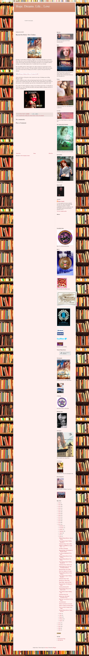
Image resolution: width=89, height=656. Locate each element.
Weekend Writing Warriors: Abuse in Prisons (66, 538)
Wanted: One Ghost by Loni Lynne (65, 603)
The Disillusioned (62, 602)
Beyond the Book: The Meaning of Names (65, 584)
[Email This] (32, 114)
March (60, 617)
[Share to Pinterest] (37, 114)
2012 (59, 622)
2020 (59, 511)
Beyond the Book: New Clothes (65, 569)
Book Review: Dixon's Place (64, 580)
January (60, 620)
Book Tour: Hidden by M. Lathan (65, 571)
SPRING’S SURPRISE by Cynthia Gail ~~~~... (65, 546)
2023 (59, 506)
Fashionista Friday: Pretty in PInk (65, 543)
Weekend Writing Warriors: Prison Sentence (65, 556)
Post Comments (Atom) (25, 155)
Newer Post (18, 153)
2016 (59, 519)
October (61, 529)
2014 (59, 522)
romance (37, 115)
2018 (59, 515)
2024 (59, 504)
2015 (59, 520)
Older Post (51, 153)
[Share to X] (35, 114)
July (60, 534)
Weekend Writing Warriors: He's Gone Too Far (65, 589)
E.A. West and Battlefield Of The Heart (65, 554)
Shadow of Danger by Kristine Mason (66, 605)
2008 (59, 630)
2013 (59, 524)
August (60, 533)
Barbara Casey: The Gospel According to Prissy (64, 597)
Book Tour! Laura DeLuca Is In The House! (66, 599)
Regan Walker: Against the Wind (65, 582)
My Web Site (60, 640)
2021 (59, 510)
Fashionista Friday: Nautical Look (65, 564)
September (61, 531)
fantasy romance (33, 115)
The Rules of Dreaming (63, 548)
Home (34, 153)
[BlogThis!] (33, 114)
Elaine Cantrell (61, 201)
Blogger (54, 647)
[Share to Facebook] (36, 114)
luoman (46, 647)
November (61, 527)
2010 (59, 626)
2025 (59, 503)
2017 (59, 517)
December (61, 525)
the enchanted (41, 115)
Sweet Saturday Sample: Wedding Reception (65, 576)
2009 (59, 628)
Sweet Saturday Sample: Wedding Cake (65, 592)
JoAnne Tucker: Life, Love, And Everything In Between (65, 567)
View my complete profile (62, 211)
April (60, 615)
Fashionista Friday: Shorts (64, 578)
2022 (59, 508)
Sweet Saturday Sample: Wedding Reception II (65, 562)
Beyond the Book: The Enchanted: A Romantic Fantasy (66, 551)
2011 (59, 624)
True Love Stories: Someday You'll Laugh (65, 608)
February (61, 618)
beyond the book (21, 115)
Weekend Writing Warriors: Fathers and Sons (65, 611)
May (60, 613)
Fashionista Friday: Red (63, 594)
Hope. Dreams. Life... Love (33, 6)
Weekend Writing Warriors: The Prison (65, 559)
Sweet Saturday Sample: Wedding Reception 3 (65, 541)
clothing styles (27, 115)
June (60, 536)
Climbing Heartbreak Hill (64, 586)
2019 (59, 513)
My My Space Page (61, 638)
